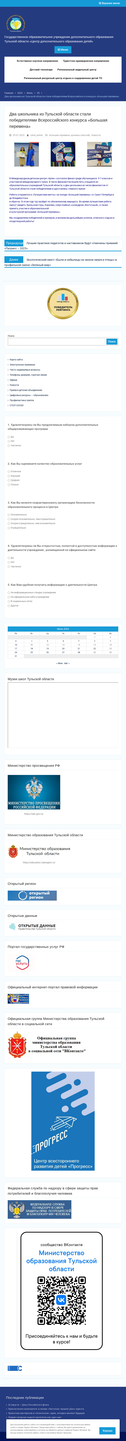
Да (12, 436)
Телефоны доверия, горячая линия (28, 375)
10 (16, 645)
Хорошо (107, 1430)
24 (16, 652)
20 (63, 648)
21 (79, 648)
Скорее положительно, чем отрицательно (32, 519)
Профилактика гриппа (22, 400)
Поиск (11, 336)
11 (32, 645)
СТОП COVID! (17, 405)
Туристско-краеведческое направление (86, 60)
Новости (96, 135)
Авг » (67, 663)
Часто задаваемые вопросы (25, 369)
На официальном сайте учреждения (29, 597)
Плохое (14, 484)
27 (63, 652)
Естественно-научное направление (37, 60)
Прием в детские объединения (26, 390)
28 (79, 652)
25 (32, 652)
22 (95, 648)
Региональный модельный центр (76, 69)
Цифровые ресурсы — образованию (29, 395)
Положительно (18, 514)
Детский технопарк (41, 69)
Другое (14, 605)
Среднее (15, 480)
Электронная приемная (22, 364)
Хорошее (15, 476)
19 (47, 648)
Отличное (15, 471)
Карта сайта (16, 359)
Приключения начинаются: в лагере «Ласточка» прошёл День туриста (46, 1409)
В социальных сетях (21, 601)
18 (32, 648)
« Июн (59, 663)
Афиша (13, 380)
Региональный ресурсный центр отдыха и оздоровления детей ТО (63, 78)
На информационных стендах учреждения (33, 592)
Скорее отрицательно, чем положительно (32, 523)
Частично (15, 445)
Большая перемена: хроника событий (69, 135)
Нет (12, 441)
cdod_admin (36, 135)
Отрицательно (18, 527)
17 (16, 648)
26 (47, 652)
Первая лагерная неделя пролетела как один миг (35, 1417)
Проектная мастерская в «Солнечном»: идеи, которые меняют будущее (46, 1413)
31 (16, 656)
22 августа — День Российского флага (28, 1405)
